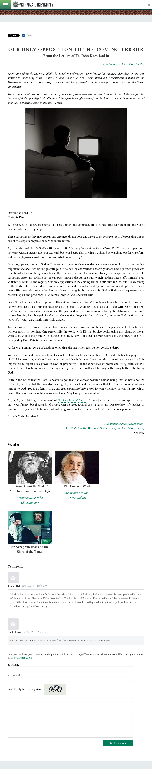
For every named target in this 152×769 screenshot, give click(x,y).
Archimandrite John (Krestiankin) (123, 64)
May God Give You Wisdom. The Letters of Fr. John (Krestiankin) (104, 428)
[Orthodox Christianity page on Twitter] (149, 4)
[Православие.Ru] (33, 4)
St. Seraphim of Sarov (72, 400)
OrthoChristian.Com (21, 657)
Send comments (118, 743)
